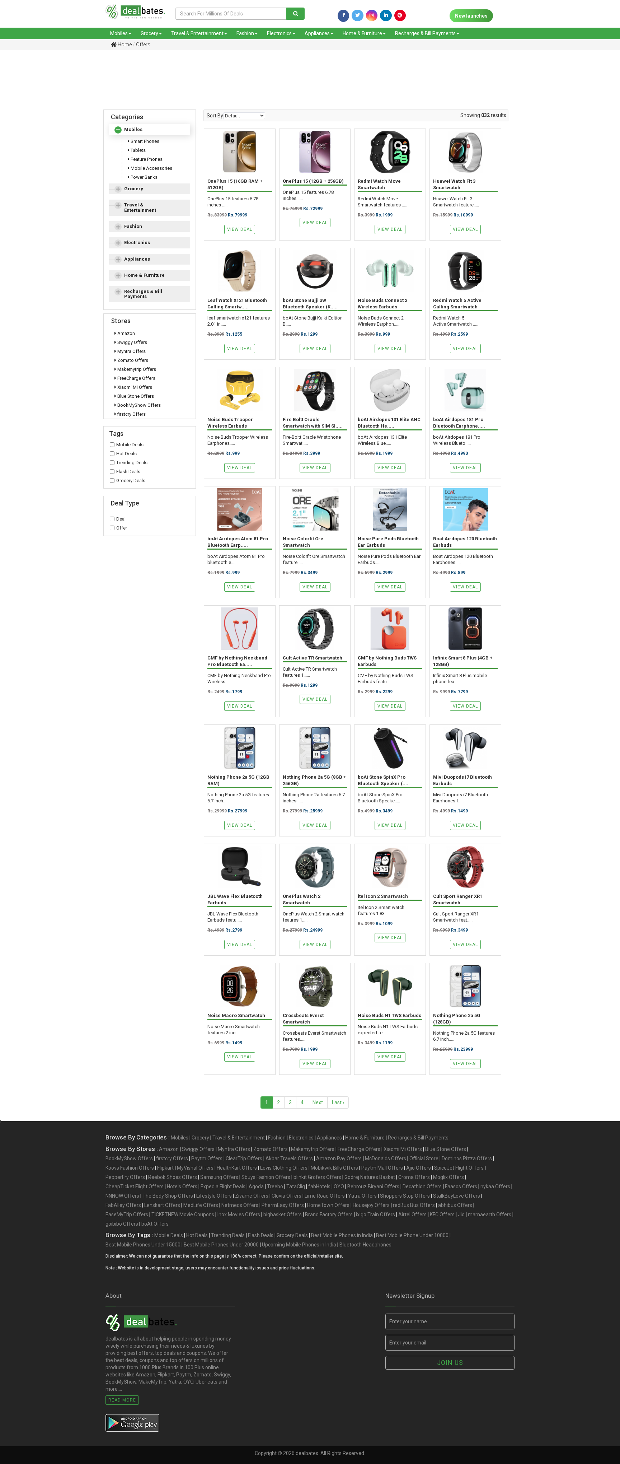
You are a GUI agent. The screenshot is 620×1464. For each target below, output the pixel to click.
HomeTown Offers (328, 1205)
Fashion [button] (133, 226)
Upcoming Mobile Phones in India (299, 1245)
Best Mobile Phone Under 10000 (412, 1235)
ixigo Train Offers (375, 1214)
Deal (121, 519)
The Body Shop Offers (167, 1196)
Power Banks (144, 177)
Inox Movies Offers (238, 1214)
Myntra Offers (131, 351)
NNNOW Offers (122, 1196)
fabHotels (319, 1186)
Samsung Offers (219, 1177)
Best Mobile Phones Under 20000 (221, 1245)
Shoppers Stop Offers (405, 1196)
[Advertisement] (304, 80)
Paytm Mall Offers (382, 1168)
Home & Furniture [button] (144, 275)
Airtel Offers (412, 1214)
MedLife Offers (200, 1205)
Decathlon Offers (422, 1186)
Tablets (138, 150)
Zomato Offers (132, 360)
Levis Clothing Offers (283, 1168)
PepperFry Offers (125, 1177)
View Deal (239, 229)
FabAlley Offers (123, 1205)
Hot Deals (126, 453)
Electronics (279, 33)
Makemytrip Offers (136, 369)
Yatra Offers (362, 1196)
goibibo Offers (121, 1224)
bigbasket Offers (282, 1214)
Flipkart (165, 1168)
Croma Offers (414, 1177)
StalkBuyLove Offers (456, 1196)
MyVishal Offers (195, 1168)
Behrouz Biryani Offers (373, 1186)
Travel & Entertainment (197, 33)
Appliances (317, 33)
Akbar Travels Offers (289, 1158)
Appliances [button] (137, 259)
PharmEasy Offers (283, 1205)
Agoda (256, 1186)
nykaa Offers (495, 1186)
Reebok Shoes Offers (172, 1177)
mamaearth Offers (489, 1214)
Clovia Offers (286, 1196)
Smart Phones (144, 141)
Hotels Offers (182, 1186)
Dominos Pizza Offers (467, 1158)
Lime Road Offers (325, 1196)
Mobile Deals (130, 444)
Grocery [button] (133, 188)
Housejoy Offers (371, 1205)
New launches (471, 16)
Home (124, 44)
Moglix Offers (448, 1177)
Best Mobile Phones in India (342, 1235)
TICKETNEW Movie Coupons (182, 1214)
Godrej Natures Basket (369, 1177)
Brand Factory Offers (329, 1214)
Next (318, 1102)
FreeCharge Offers (135, 378)
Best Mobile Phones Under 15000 (142, 1245)
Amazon (125, 333)
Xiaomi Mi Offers (134, 387)
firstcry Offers (131, 414)
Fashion (245, 33)
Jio (461, 1214)
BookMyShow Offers (138, 405)
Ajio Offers (418, 1168)
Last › (338, 1102)
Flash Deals (128, 471)
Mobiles (119, 33)
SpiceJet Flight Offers (459, 1168)
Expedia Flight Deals (223, 1186)
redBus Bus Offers (414, 1205)
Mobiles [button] (133, 129)
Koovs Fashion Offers (129, 1168)
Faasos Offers (461, 1186)
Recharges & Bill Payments (425, 33)
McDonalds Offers (385, 1158)
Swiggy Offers (131, 342)
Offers (143, 44)
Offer (121, 528)
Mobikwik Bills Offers (334, 1168)
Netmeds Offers (239, 1205)
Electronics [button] (137, 242)
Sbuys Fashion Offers (265, 1177)
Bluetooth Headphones (365, 1245)
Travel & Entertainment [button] (140, 207)
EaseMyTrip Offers (126, 1214)
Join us (450, 1362)
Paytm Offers (206, 1158)
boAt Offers (155, 1224)
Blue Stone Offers (135, 396)
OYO (339, 1186)
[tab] (149, 129)
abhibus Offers (455, 1205)
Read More (122, 1400)
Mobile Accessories (151, 168)
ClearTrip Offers (244, 1158)
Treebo (275, 1186)
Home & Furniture (362, 33)
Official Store (423, 1158)
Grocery (149, 33)
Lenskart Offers (162, 1205)
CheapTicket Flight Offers (134, 1186)
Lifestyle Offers (214, 1196)
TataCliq (295, 1186)
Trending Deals (131, 462)
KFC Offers (442, 1214)
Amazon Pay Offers (339, 1158)
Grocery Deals (130, 480)
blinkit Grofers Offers (317, 1177)
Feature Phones (146, 159)
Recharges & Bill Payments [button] (143, 294)
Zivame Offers (251, 1196)
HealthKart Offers (237, 1168)
